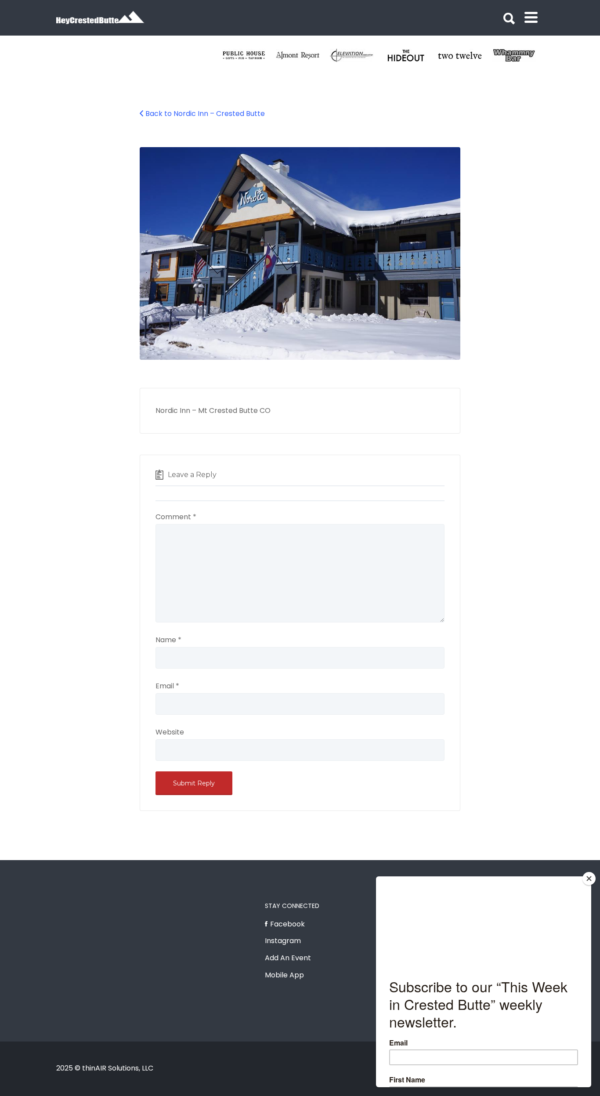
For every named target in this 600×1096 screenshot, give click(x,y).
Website (169, 732)
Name (168, 640)
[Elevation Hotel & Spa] (357, 55)
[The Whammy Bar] (519, 55)
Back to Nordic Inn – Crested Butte (205, 114)
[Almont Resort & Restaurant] (303, 55)
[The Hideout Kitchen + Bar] (411, 55)
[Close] (589, 878)
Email (167, 686)
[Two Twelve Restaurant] (465, 55)
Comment (175, 517)
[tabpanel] (465, 55)
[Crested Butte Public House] (249, 55)
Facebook (287, 924)
